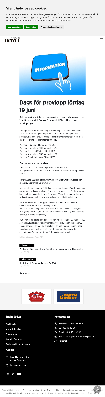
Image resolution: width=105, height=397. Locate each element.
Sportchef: (70, 332)
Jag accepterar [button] (14, 27)
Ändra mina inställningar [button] (51, 27)
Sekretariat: (71, 324)
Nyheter (23, 273)
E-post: (76, 337)
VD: (67, 328)
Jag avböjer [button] (31, 27)
